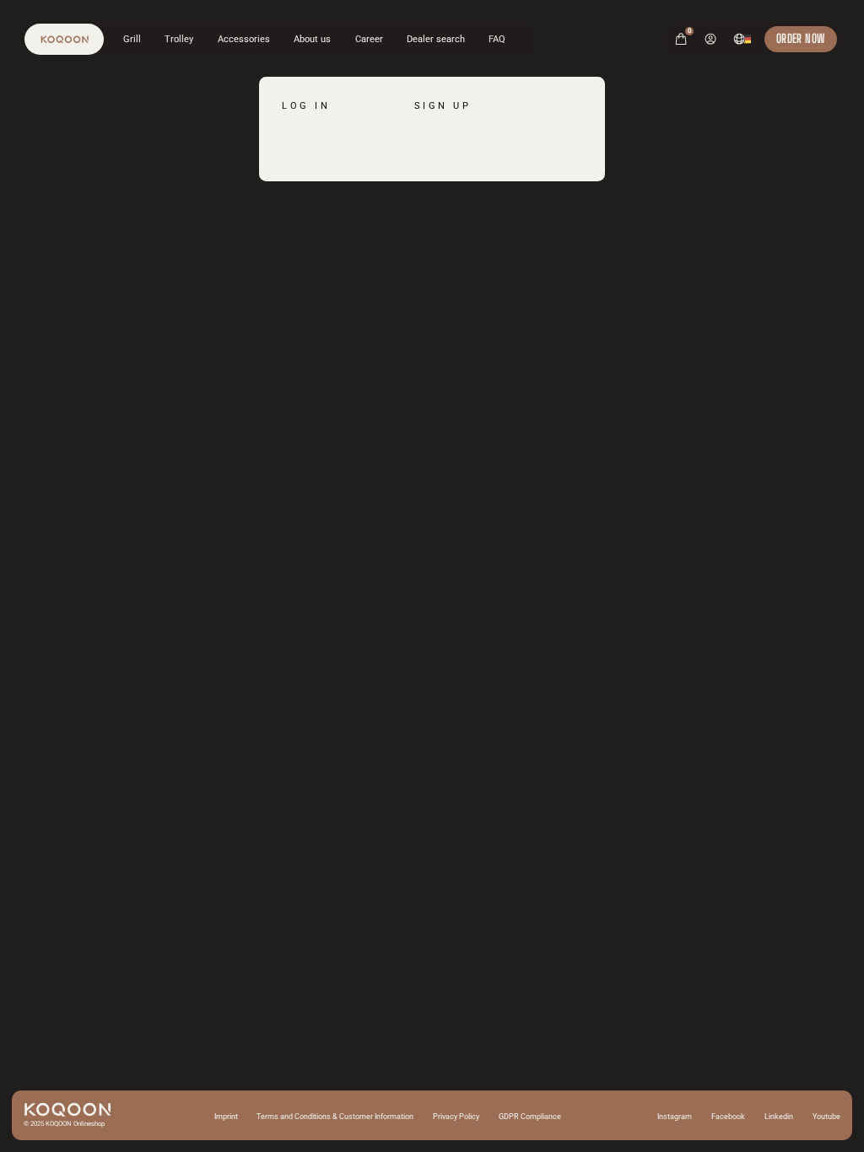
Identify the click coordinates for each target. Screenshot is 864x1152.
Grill (132, 39)
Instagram (674, 1116)
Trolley (179, 39)
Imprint (226, 1116)
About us (312, 39)
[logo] (64, 39)
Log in (306, 105)
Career (369, 39)
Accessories (244, 39)
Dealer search (436, 39)
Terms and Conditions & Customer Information (334, 1116)
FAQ (497, 39)
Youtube (826, 1116)
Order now (800, 38)
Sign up (443, 105)
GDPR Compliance (530, 1116)
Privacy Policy (456, 1116)
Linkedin (778, 1116)
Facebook (728, 1116)
